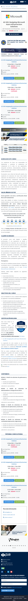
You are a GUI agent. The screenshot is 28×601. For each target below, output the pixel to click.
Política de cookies (17, 598)
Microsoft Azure (14, 6)
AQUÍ (20, 56)
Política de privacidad (7, 598)
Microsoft (8, 6)
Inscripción (19, 78)
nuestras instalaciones (8, 356)
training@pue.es (8, 512)
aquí (8, 366)
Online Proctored (12, 358)
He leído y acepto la (12, 587)
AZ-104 (25, 345)
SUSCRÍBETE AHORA (7, 590)
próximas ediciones (17, 226)
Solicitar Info (15, 34)
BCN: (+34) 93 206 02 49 (9, 514)
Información (9, 78)
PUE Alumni (11, 207)
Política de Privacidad (17, 587)
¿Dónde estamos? (8, 517)
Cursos (3, 6)
